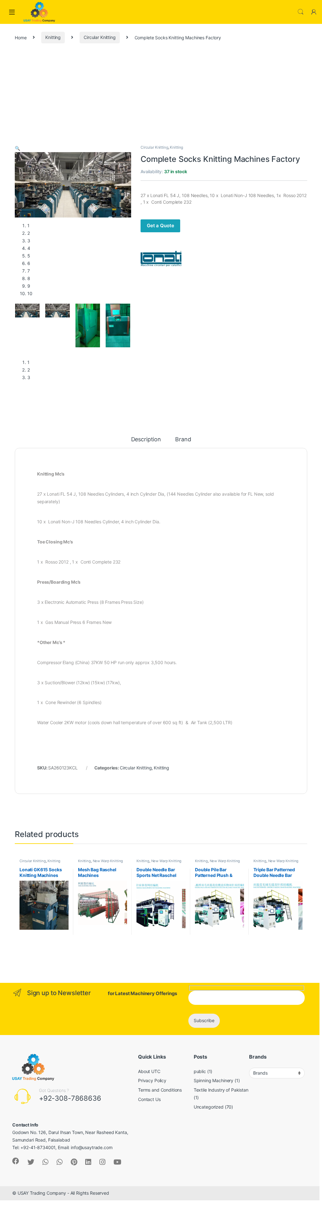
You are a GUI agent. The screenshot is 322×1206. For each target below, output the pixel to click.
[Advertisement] (161, 97)
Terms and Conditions (160, 1090)
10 (29, 293)
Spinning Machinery (213, 1080)
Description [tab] (146, 440)
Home (20, 37)
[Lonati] (161, 258)
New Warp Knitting (108, 861)
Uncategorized (209, 1107)
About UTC (149, 1071)
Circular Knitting (100, 37)
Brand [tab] (183, 440)
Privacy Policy (152, 1080)
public (200, 1071)
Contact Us (149, 1099)
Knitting (53, 37)
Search (300, 11)
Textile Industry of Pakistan (221, 1090)
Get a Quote (160, 226)
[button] (17, 148)
